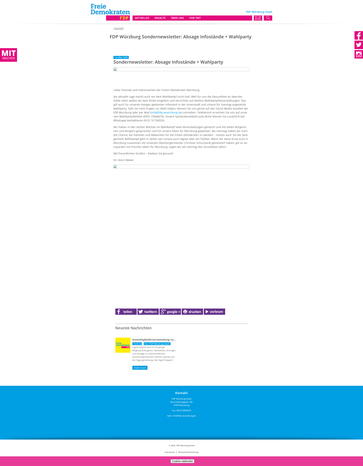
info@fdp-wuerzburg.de (166, 112)
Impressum (170, 452)
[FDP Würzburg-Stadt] (110, 19)
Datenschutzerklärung (188, 452)
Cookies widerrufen (182, 461)
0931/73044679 (184, 410)
